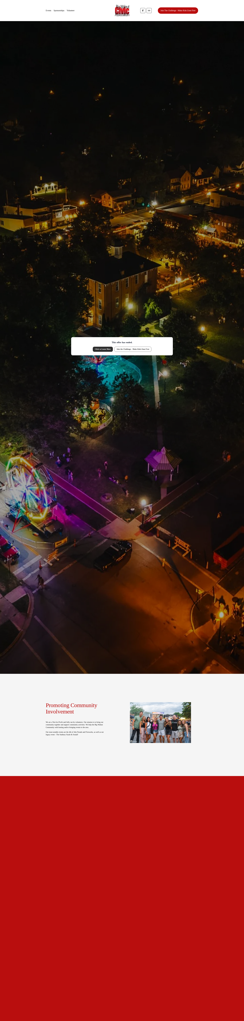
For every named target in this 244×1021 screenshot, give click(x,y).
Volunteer (70, 10)
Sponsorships (59, 10)
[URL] (149, 10)
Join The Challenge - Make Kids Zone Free (178, 10)
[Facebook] (142, 10)
